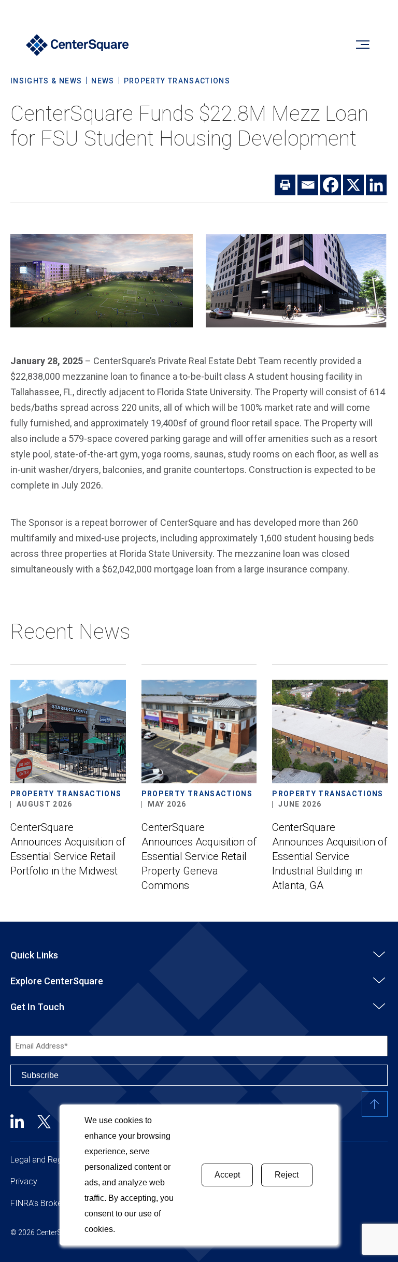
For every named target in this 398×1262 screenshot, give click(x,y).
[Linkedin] (376, 185)
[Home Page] (77, 46)
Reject (286, 1174)
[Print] (285, 185)
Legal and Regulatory (48, 1160)
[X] (353, 185)
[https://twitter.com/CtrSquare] (44, 1121)
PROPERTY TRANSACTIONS (177, 81)
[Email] (307, 185)
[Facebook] (330, 185)
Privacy (23, 1181)
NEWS (102, 81)
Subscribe (40, 1075)
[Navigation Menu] (362, 46)
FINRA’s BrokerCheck (49, 1203)
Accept (227, 1174)
